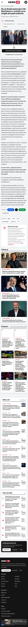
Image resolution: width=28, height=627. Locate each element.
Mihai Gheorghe (13, 226)
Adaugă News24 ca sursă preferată (14, 54)
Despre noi (3, 592)
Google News (6, 549)
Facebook (10, 209)
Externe (3, 583)
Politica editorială (5, 597)
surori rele (13, 221)
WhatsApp (22, 209)
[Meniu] (2, 2)
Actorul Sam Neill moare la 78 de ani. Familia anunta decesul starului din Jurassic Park (10, 296)
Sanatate (17, 579)
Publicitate (4, 602)
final (13, 218)
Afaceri (3, 579)
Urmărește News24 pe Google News (14, 50)
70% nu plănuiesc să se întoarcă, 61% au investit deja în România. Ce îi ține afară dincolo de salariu (11, 442)
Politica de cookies (5, 616)
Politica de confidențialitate (8, 613)
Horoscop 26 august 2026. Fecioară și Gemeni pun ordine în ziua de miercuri (11, 450)
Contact (3, 608)
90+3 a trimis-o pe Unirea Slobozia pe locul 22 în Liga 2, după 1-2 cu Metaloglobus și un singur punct (11, 476)
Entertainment (4, 581)
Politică (3, 586)
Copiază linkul (5, 213)
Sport (16, 583)
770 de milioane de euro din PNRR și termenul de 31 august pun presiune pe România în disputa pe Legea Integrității (11, 433)
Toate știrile (23, 400)
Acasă (3, 6)
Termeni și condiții (5, 611)
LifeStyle (17, 576)
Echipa (2, 595)
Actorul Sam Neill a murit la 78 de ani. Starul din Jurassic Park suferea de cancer (14, 320)
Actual (2, 576)
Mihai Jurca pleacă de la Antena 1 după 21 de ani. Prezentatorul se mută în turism (13, 272)
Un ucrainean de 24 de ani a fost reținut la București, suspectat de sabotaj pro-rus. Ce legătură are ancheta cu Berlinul (10, 424)
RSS (21, 549)
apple (9, 218)
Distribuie (5, 26)
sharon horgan (5, 221)
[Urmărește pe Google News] (25, 2)
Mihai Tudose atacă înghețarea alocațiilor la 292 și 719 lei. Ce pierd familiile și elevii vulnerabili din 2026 (11, 416)
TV (18, 221)
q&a (18, 218)
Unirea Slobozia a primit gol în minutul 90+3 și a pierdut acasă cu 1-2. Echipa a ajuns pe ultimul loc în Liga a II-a (11, 467)
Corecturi (3, 600)
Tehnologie (17, 581)
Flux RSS (8, 624)
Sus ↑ (13, 624)
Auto (16, 586)
